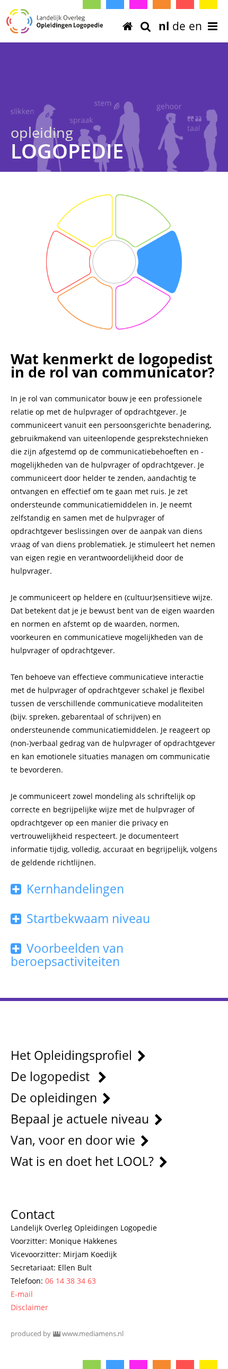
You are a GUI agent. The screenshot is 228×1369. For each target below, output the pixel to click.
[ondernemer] (58, 262)
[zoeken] (146, 26)
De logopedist (52, 1076)
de (179, 26)
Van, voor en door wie (73, 1139)
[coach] (97, 310)
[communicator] (169, 262)
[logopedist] (114, 262)
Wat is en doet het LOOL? (82, 1161)
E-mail (22, 1294)
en (195, 26)
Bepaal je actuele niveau (80, 1118)
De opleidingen (54, 1097)
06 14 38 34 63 (70, 1281)
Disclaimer (29, 1307)
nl (164, 26)
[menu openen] (212, 26)
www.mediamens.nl (93, 1333)
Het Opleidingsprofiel (71, 1055)
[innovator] (97, 213)
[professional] (130, 213)
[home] (127, 26)
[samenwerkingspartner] (130, 310)
